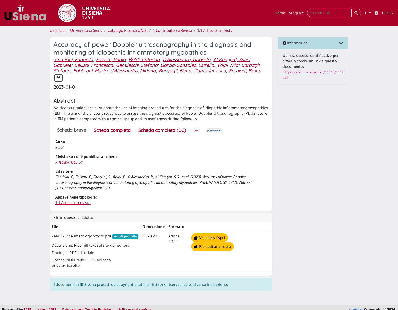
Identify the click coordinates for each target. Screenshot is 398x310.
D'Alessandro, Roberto (186, 59)
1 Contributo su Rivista (172, 30)
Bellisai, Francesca (93, 65)
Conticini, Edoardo (73, 59)
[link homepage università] (84, 13)
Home (280, 12)
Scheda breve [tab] (71, 130)
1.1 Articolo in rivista (214, 30)
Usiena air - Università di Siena (76, 30)
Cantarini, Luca (210, 70)
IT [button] (366, 12)
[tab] (196, 130)
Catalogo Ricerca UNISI (128, 30)
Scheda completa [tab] (112, 130)
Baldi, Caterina (144, 59)
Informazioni (297, 43)
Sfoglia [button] (295, 12)
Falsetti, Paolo (111, 59)
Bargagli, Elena (175, 70)
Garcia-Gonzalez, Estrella (187, 65)
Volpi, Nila (227, 65)
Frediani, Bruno (245, 70)
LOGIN (387, 12)
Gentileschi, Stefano (137, 65)
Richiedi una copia (214, 246)
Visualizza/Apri (211, 237)
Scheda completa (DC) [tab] (162, 130)
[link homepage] (27, 13)
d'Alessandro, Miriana (133, 70)
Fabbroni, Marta (90, 70)
